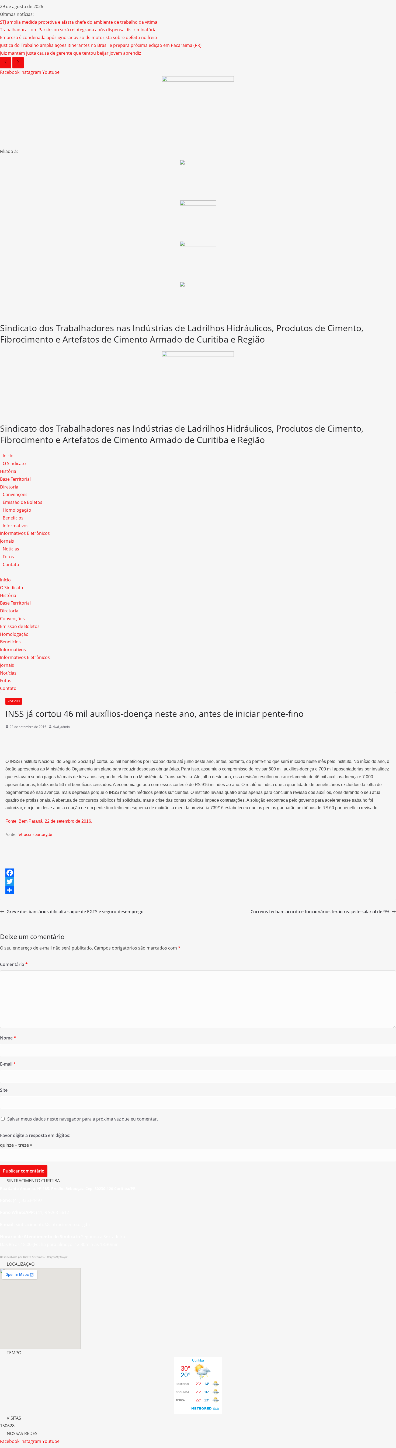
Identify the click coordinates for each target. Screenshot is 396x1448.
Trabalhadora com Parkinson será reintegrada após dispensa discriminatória (78, 30)
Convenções (15, 494)
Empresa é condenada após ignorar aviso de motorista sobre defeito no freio (78, 37)
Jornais (7, 541)
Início (8, 456)
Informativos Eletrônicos (25, 533)
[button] (198, 572)
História (8, 471)
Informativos (16, 526)
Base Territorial (15, 479)
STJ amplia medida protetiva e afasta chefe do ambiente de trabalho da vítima (78, 22)
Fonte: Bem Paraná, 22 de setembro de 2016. (48, 821)
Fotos (8, 557)
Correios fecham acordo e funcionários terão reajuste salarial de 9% (320, 912)
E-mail (8, 1064)
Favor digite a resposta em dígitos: (35, 1135)
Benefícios (13, 518)
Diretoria (9, 487)
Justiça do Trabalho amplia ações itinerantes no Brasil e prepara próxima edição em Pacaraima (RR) (101, 45)
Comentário (14, 964)
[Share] (198, 890)
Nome (8, 1038)
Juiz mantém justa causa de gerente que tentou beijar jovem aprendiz (70, 53)
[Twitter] (198, 881)
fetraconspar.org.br (35, 834)
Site (4, 1090)
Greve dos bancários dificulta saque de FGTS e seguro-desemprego (75, 912)
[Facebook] (198, 872)
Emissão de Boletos (22, 502)
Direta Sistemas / (35, 1257)
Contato (11, 564)
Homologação (17, 510)
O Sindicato (14, 463)
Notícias (11, 549)
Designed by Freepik (57, 1257)
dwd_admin (61, 726)
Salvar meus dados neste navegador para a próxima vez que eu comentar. (82, 1119)
